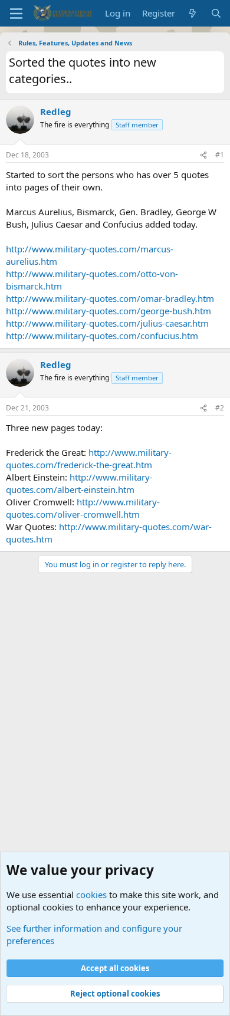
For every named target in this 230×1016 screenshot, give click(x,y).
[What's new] (192, 13)
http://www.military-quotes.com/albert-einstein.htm (79, 483)
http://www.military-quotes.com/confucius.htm (102, 335)
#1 (219, 155)
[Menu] (16, 13)
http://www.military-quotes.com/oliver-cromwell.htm (83, 508)
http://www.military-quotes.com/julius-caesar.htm (107, 323)
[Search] (216, 13)
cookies (91, 894)
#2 (219, 408)
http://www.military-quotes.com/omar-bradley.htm (110, 298)
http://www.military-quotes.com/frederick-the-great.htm (89, 458)
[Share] (203, 155)
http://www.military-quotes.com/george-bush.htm (108, 311)
